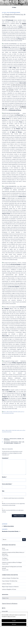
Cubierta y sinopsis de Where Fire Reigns (12, 562)
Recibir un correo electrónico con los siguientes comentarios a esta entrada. (13, 504)
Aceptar (14, 620)
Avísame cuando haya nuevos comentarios (14, 498)
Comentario (5, 458)
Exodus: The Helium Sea (12, 578)
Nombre (4, 477)
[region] (14, 619)
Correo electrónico (7, 484)
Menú (14, 7)
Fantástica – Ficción (13, 2)
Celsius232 (7, 441)
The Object (4, 558)
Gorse (3, 548)
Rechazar (14, 624)
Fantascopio (13, 438)
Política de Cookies (11, 616)
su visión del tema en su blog (18, 84)
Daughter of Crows (11, 589)
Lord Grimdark (10, 89)
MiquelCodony (16, 12)
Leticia (3, 578)
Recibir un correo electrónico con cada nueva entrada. (12, 511)
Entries (5, 611)
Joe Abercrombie (8, 443)
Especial (6, 438)
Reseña (19, 438)
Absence (9, 583)
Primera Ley (17, 443)
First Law (21, 441)
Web (3, 491)
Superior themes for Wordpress (9, 603)
